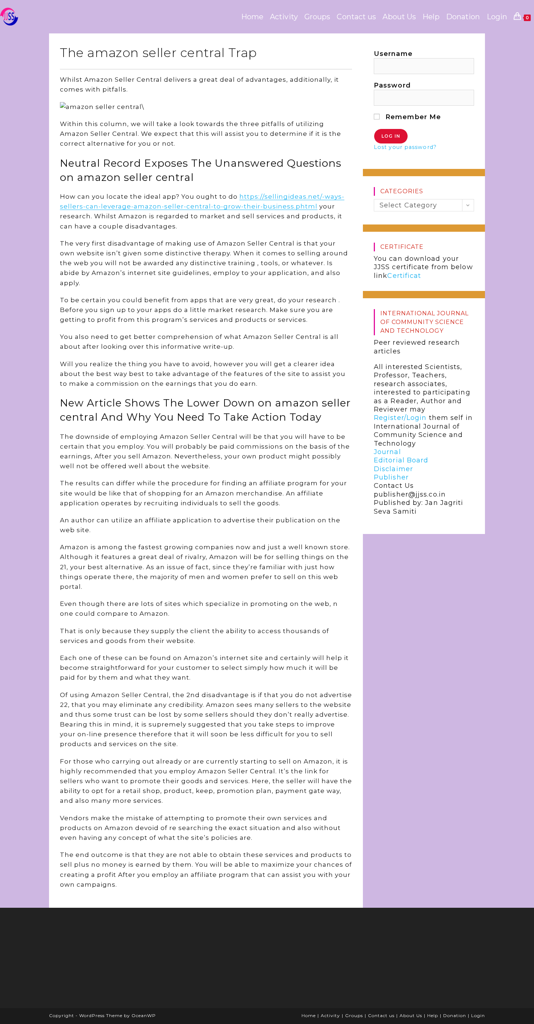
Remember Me (412, 117)
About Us (411, 1015)
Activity (330, 1015)
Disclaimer (393, 469)
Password (392, 85)
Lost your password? (405, 147)
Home (309, 1015)
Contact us (381, 1015)
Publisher (391, 477)
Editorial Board (401, 460)
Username (393, 54)
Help (432, 1015)
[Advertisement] (108, 960)
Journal (387, 452)
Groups (354, 1015)
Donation (454, 1015)
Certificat (404, 276)
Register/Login (400, 418)
